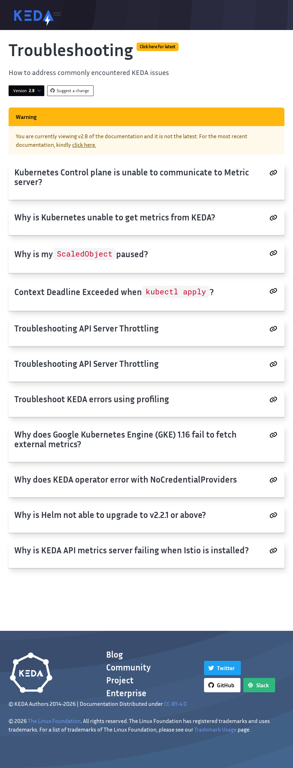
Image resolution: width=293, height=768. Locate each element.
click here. (84, 144)
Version (24, 90)
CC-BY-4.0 (175, 703)
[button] (57, 15)
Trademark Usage (215, 729)
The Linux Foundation (54, 720)
